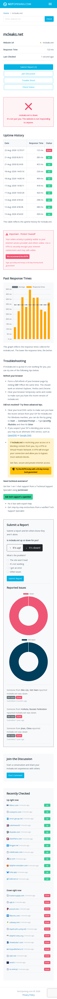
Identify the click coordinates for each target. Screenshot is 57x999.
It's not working (17, 564)
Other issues (15, 571)
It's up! (15, 547)
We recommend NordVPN (17, 256)
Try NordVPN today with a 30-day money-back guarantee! (32, 470)
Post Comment (15, 775)
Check (49, 19)
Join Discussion (28, 73)
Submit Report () (28, 67)
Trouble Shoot (28, 80)
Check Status (28, 87)
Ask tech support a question (18, 496)
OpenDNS (12, 435)
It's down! (33, 547)
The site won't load (19, 560)
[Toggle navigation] (50, 4)
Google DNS (25, 435)
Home (6, 13)
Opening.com (19, 4)
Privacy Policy (28, 995)
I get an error (16, 568)
